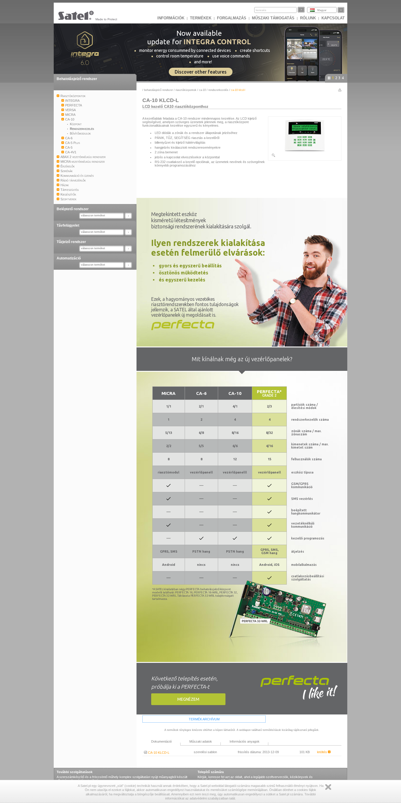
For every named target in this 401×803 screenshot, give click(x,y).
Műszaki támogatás (273, 18)
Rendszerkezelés (218, 90)
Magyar (321, 10)
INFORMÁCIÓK (170, 18)
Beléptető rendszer (73, 209)
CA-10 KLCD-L (158, 752)
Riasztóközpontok (186, 90)
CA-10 (202, 90)
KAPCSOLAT (333, 18)
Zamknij (328, 787)
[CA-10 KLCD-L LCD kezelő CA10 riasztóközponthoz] (304, 156)
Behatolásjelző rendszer (77, 79)
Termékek (200, 18)
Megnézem (188, 699)
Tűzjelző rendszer (71, 242)
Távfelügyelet (68, 225)
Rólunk (308, 18)
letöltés (322, 752)
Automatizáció (69, 258)
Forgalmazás (231, 18)
